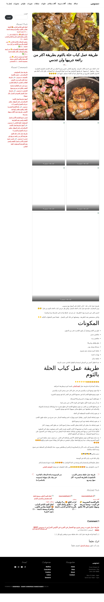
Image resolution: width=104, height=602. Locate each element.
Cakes (49, 575)
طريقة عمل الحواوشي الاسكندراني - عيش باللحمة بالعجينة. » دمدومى (19, 74)
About (73, 572)
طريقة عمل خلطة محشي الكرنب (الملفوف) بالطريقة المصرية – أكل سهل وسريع (83, 477)
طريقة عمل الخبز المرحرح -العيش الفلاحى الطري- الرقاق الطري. (18, 79)
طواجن (23, 3)
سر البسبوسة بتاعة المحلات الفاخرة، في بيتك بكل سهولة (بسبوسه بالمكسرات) (49, 477)
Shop (73, 569)
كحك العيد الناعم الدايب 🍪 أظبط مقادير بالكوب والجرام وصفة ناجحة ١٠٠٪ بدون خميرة (43, 508)
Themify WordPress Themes (30, 586)
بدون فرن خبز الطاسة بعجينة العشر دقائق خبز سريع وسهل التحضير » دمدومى (18, 88)
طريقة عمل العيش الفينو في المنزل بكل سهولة (17, 93)
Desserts (48, 577)
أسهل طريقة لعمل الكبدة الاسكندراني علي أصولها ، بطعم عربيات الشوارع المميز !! (18, 127)
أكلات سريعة (62, 3)
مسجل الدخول (84, 545)
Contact (72, 575)
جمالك (76, 3)
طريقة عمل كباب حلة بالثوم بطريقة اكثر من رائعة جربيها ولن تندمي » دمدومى (17, 136)
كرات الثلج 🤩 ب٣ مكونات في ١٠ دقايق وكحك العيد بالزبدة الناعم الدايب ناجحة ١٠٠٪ (65, 505)
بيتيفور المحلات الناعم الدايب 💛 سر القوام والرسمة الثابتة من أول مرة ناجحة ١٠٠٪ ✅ (16, 44)
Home (73, 566)
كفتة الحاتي (76, 386)
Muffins (48, 566)
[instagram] (18, 567)
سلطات (36, 3)
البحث (25, 14)
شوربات (29, 3)
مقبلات (69, 3)
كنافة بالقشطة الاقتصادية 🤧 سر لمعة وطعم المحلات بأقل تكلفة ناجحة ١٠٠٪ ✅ (16, 51)
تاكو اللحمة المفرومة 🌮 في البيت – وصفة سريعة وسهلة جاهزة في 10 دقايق (88, 504)
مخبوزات (16, 3)
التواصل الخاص (47, 467)
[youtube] (21, 567)
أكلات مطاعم (52, 3)
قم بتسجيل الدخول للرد (39, 529)
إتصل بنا (9, 3)
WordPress (16, 586)
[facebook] (25, 567)
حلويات (43, 3)
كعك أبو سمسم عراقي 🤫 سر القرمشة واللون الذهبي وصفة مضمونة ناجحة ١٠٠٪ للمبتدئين (18, 59)
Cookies (48, 572)
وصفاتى (52, 501)
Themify (41, 586)
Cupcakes (47, 569)
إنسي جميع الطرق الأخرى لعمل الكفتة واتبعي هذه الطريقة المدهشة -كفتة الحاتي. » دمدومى (17, 120)
